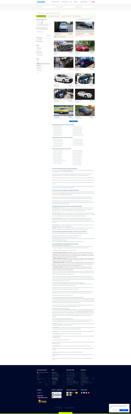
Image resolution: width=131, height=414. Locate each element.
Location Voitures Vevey (57, 163)
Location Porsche (84, 375)
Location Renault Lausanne (77, 129)
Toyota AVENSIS (57, 68)
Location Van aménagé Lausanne (78, 144)
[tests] (43, 62)
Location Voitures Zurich (57, 153)
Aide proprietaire (55, 378)
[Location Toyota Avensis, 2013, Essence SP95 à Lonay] (85, 94)
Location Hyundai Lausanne (58, 132)
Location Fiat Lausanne (57, 127)
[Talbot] (43, 60)
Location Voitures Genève (57, 150)
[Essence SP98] (43, 47)
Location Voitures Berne (77, 159)
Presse (38, 378)
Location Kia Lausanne (57, 133)
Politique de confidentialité (69, 407)
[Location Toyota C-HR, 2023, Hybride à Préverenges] (85, 110)
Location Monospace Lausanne (78, 143)
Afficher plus (73, 121)
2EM (37, 13)
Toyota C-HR (56, 52)
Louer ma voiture (64, 1)
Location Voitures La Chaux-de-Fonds (59, 160)
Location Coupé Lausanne (57, 142)
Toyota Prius (77, 85)
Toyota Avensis (78, 100)
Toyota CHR (56, 100)
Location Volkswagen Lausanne (78, 135)
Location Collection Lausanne (78, 142)
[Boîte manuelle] (43, 53)
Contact (38, 379)
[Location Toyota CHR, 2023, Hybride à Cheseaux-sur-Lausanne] (63, 94)
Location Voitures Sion (57, 154)
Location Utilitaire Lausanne (78, 140)
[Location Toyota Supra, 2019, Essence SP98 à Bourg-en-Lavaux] (63, 110)
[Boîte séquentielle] (43, 55)
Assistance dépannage (56, 375)
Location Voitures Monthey (77, 154)
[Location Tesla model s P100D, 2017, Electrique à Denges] (85, 27)
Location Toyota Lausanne (77, 133)
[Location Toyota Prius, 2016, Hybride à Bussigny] (85, 78)
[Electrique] (43, 49)
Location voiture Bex (69, 384)
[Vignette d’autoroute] (43, 67)
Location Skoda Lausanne (77, 130)
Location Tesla (83, 374)
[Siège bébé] (43, 68)
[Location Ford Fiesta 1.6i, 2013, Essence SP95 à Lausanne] (63, 27)
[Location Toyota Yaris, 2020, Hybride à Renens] (63, 78)
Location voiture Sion (69, 378)
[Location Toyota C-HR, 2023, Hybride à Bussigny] (63, 46)
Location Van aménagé (84, 381)
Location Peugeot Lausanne (77, 127)
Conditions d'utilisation (58, 407)
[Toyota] (43, 63)
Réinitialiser (49, 35)
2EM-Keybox (54, 382)
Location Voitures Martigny (58, 159)
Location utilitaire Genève (70, 379)
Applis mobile (83, 372)
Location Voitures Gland (77, 163)
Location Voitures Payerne (77, 153)
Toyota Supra (56, 117)
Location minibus (84, 379)
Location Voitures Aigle (77, 157)
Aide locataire (54, 372)
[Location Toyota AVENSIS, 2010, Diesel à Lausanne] (63, 62)
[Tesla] (43, 61)
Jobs (38, 375)
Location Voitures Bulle (57, 157)
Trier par (79, 19)
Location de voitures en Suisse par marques (86, 383)
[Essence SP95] (43, 48)
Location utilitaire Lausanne (70, 381)
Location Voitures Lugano (77, 164)
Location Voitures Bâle (77, 160)
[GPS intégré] (43, 69)
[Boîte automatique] (43, 54)
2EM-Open (54, 384)
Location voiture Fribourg (70, 375)
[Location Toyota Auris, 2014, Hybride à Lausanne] (85, 62)
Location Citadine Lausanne (77, 139)
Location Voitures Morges (77, 156)
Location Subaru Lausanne (77, 132)
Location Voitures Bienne (57, 156)
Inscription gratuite (83, 1)
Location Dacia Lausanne (57, 126)
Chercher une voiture (55, 1)
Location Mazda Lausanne (57, 135)
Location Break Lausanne (57, 139)
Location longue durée (84, 378)
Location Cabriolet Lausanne (58, 140)
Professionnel (54, 381)
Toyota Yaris (77, 52)
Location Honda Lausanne (57, 130)
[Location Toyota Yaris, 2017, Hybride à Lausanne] (85, 46)
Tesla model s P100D (79, 33)
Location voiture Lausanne (41, 13)
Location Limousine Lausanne (58, 143)
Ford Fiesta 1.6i (57, 33)
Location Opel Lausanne (77, 126)
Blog (38, 376)
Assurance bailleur (55, 379)
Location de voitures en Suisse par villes (72, 382)
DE (89, 1)
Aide (71, 1)
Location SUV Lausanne (57, 146)
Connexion (76, 1)
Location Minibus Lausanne (58, 144)
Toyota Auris (77, 68)
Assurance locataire (55, 374)
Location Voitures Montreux (78, 150)
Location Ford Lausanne (57, 129)
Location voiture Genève (70, 372)
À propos (38, 373)
